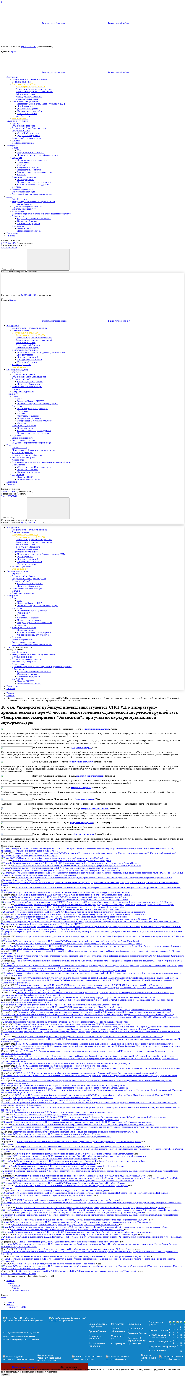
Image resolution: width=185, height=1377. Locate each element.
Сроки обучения (97, 1331)
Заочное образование (21, 116)
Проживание (12, 233)
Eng (3, 2)
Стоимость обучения (95, 1337)
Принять (5, 1374)
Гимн (19, 150)
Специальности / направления (98, 1325)
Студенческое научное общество (27, 206)
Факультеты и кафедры (28, 167)
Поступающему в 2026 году (25, 84)
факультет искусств (81, 787)
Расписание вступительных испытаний (34, 91)
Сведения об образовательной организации (32, 194)
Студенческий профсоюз (23, 126)
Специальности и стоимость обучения (29, 79)
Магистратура (117, 1337)
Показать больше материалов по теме (18, 1273)
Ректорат (21, 165)
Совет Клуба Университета (30, 133)
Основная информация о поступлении (34, 89)
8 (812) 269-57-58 (9, 248)
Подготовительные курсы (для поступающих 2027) (41, 104)
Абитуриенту (13, 77)
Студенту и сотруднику (17, 121)
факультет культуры (81, 747)
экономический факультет (96, 729)
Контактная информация (23, 192)
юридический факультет (80, 762)
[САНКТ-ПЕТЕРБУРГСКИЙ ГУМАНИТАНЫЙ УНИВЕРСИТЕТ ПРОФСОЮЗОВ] (45, 1319)
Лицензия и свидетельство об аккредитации (37, 155)
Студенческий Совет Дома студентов (29, 128)
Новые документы (25, 179)
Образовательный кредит (27, 99)
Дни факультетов (25, 106)
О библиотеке (18, 216)
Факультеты (117, 1324)
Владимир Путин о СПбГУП (30, 152)
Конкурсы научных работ (23, 209)
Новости (10, 695)
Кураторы (16, 123)
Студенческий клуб (21, 131)
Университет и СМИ (21, 1290)
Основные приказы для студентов (33, 184)
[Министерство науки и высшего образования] (102, 1357)
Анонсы (16, 1288)
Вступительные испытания (97, 1344)
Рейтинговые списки (25, 94)
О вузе (15, 148)
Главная (10, 693)
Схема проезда (136, 1328)
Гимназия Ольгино (137, 1333)
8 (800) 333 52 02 (9, 243)
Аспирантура (18, 211)
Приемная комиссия (21, 82)
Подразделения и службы (29, 170)
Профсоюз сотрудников (23, 143)
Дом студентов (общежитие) (29, 96)
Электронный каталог (27, 221)
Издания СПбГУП (25, 228)
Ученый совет (23, 162)
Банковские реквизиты (22, 189)
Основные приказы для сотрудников (34, 182)
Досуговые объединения (28, 135)
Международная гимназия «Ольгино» (34, 172)
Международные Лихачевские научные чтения (33, 201)
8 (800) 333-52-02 (28, 46)
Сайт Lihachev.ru (19, 199)
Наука (9, 196)
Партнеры (16, 187)
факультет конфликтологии (89, 776)
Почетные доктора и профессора (32, 160)
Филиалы (21, 174)
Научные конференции (22, 204)
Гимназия (11, 236)
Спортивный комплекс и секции (27, 138)
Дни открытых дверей (27, 109)
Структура (17, 157)
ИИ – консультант (68, 1367)
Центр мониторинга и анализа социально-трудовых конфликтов (42, 214)
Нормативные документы (24, 177)
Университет (12, 145)
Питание (16, 140)
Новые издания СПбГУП (29, 231)
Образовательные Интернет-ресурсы (34, 218)
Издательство (18, 226)
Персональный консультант (25, 1367)
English (12, 51)
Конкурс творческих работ (29, 111)
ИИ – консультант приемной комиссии (19, 272)
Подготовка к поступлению (25, 101)
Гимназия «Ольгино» (27, 113)
